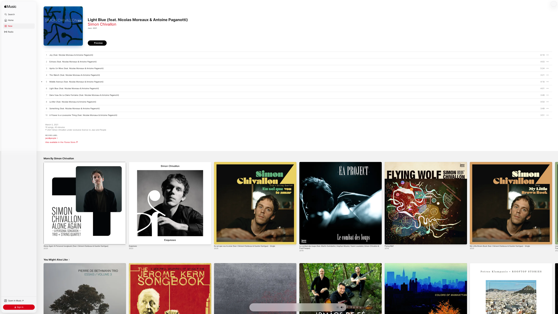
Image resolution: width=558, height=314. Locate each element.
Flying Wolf (390, 163)
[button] (19, 14)
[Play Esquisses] (132, 241)
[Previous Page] (41, 203)
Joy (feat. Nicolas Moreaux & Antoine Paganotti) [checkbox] (71, 55)
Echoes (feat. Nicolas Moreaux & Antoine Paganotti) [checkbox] (73, 61)
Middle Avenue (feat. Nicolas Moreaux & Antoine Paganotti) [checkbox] (76, 82)
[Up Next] (337, 307)
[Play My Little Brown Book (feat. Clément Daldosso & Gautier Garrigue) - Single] (473, 241)
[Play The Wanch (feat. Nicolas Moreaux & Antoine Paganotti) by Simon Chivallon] (46, 75)
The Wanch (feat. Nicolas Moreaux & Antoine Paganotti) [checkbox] (74, 75)
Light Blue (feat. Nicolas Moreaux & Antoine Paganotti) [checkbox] (74, 88)
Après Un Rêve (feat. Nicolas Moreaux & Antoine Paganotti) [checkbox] (76, 68)
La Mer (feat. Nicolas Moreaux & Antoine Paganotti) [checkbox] (72, 102)
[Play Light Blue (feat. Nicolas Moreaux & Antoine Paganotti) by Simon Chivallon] (46, 88)
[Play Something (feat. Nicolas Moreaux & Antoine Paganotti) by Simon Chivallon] (46, 108)
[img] (10, 6)
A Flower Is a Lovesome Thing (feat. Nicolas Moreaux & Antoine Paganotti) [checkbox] (83, 115)
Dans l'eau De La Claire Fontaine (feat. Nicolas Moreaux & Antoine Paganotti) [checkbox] (84, 95)
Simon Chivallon (102, 24)
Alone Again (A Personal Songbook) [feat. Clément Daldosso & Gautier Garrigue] (80, 163)
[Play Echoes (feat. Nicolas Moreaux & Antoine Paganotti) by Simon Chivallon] (46, 61)
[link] (57, 259)
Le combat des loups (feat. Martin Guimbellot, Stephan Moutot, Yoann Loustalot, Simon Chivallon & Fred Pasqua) (339, 164)
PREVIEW (541, 55)
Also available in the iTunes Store (60, 142)
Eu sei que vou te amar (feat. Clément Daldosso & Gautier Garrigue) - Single (248, 163)
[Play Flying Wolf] (388, 241)
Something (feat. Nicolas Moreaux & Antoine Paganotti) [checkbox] (74, 108)
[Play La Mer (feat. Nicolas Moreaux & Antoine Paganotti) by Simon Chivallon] (46, 102)
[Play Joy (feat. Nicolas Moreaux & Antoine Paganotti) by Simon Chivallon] (46, 55)
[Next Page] (555, 203)
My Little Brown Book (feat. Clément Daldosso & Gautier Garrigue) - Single (503, 163)
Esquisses (133, 163)
